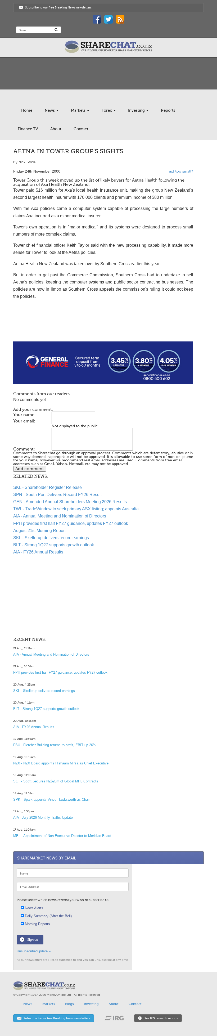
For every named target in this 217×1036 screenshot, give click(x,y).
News (50, 110)
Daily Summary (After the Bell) (48, 916)
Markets (79, 110)
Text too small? (180, 171)
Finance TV (28, 129)
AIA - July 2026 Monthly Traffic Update (43, 817)
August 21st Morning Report (39, 530)
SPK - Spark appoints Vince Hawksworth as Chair (51, 799)
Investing (137, 110)
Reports (168, 110)
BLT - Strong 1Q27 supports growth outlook (53, 545)
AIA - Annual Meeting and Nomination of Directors (59, 516)
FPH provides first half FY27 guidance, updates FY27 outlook (70, 523)
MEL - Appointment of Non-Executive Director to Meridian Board (62, 836)
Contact (81, 129)
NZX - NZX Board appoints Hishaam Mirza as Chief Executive (60, 763)
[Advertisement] (103, 324)
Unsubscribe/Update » (34, 951)
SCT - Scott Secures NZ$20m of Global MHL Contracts (55, 781)
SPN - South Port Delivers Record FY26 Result (57, 494)
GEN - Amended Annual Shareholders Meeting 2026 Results (70, 501)
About (55, 129)
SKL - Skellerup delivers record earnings (51, 537)
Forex (107, 110)
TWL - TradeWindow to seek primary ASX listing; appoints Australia (76, 509)
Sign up (32, 940)
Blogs (69, 1004)
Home (26, 110)
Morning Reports (37, 924)
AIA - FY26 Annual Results (38, 552)
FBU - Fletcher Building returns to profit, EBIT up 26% (54, 745)
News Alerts (33, 908)
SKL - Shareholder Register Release (47, 487)
